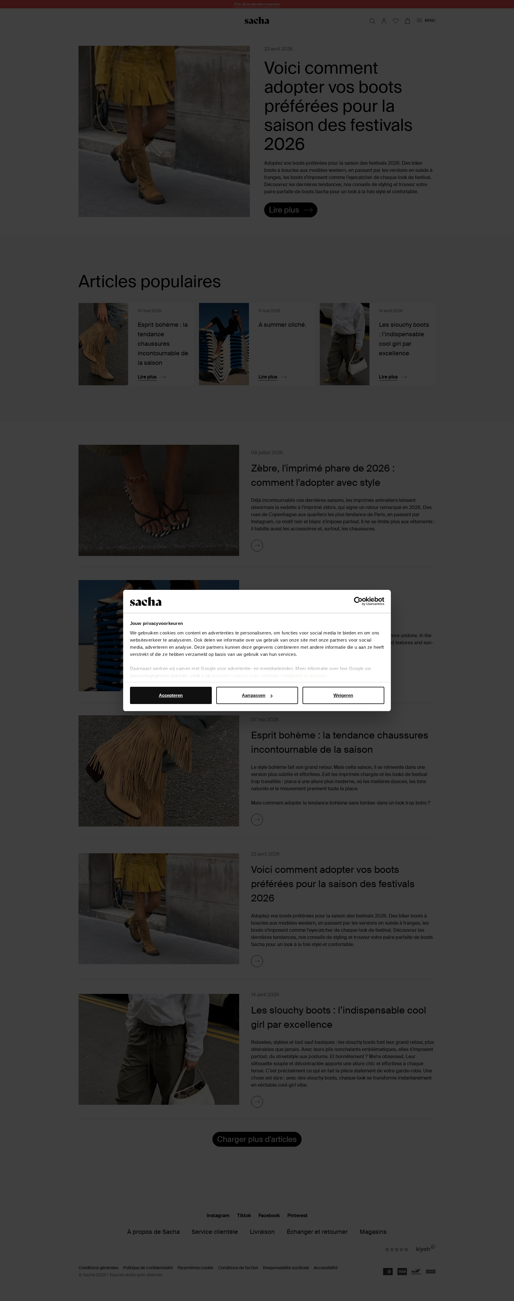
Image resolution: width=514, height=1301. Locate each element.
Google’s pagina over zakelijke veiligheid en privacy (269, 675)
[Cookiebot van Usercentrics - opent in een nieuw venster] (358, 601)
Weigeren (343, 695)
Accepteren (171, 695)
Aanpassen (253, 695)
